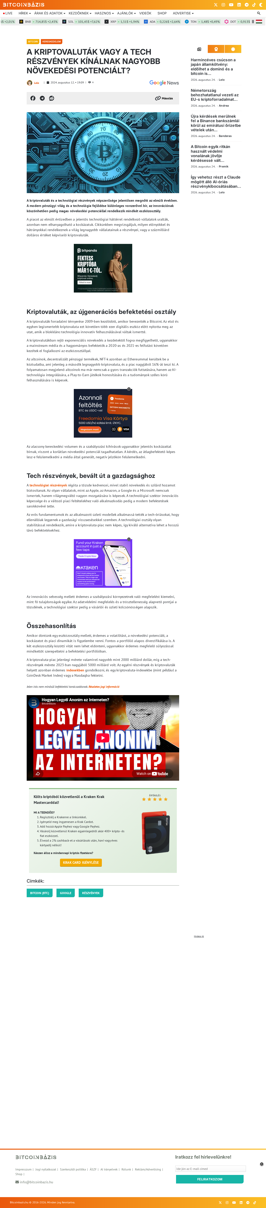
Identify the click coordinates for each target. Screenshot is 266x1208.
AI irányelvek (109, 1169)
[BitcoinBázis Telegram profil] (246, 4)
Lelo (36, 83)
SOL (69, 22)
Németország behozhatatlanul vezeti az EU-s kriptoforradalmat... (215, 95)
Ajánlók (125, 13)
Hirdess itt (199, 936)
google (65, 893)
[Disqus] (133, 988)
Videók (145, 13)
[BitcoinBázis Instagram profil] (223, 4)
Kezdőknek (79, 13)
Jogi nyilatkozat (45, 1169)
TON (189, 22)
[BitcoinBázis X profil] (216, 4)
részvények (91, 893)
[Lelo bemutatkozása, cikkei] (30, 83)
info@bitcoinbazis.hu (36, 1182)
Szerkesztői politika (73, 1169)
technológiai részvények (48, 485)
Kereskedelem (51, 41)
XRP (109, 22)
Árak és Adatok (48, 13)
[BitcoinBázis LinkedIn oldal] (239, 4)
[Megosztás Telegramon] (42, 98)
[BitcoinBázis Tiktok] (254, 4)
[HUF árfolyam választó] (259, 22)
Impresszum (23, 1169)
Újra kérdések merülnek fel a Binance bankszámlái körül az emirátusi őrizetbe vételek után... (216, 123)
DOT (230, 22)
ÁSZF (93, 1169)
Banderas (225, 136)
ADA (150, 22)
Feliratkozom (210, 1179)
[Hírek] (164, 83)
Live (8, 13)
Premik (223, 166)
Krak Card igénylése (81, 862)
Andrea (224, 105)
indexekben (75, 670)
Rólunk (126, 1169)
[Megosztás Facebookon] (33, 98)
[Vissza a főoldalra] (23, 4)
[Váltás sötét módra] (261, 5)
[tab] (199, 49)
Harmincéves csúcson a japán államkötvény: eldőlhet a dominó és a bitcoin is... (213, 67)
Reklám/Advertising (148, 1169)
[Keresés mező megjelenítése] (259, 13)
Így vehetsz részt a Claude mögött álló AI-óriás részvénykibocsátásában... (216, 182)
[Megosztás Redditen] (51, 98)
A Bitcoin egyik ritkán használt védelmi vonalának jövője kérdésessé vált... (210, 153)
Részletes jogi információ (104, 687)
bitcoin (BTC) (39, 893)
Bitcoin (33, 41)
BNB (26, 22)
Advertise (182, 13)
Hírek (23, 13)
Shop (162, 13)
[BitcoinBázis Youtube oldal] (231, 4)
